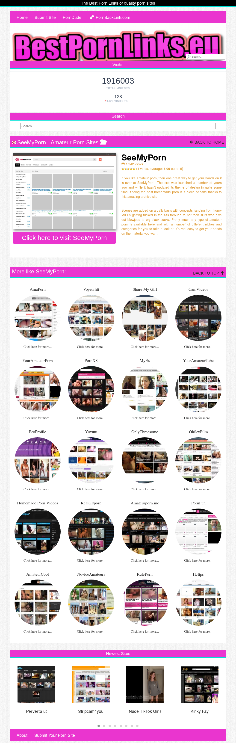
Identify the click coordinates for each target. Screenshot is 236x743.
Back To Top (206, 273)
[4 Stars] (131, 169)
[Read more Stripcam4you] (91, 685)
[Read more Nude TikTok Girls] (145, 685)
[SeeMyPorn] (64, 191)
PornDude (72, 17)
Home (22, 17)
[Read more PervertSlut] (36, 685)
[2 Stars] (125, 169)
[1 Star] (122, 169)
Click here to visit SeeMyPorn (64, 237)
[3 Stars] (128, 169)
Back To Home (208, 142)
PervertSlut (36, 711)
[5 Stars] (134, 169)
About (22, 735)
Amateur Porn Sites (74, 142)
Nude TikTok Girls (145, 711)
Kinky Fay (200, 711)
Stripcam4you (90, 711)
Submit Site (45, 17)
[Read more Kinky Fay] (199, 685)
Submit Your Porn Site (54, 735)
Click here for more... (38, 346)
